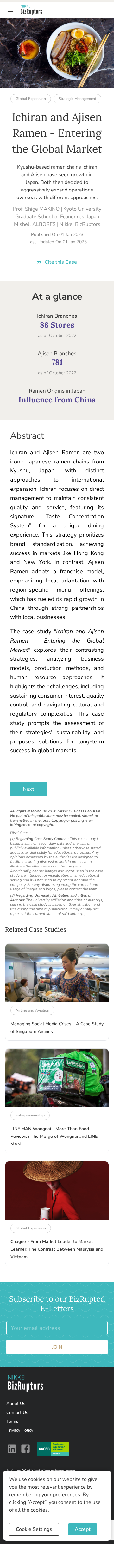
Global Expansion (31, 98)
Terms (12, 1421)
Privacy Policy (19, 1430)
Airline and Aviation (32, 1010)
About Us (15, 1404)
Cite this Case (61, 262)
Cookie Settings (34, 1529)
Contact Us (17, 1412)
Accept (83, 1529)
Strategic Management (77, 98)
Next (28, 789)
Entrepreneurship (30, 1115)
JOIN (57, 1347)
